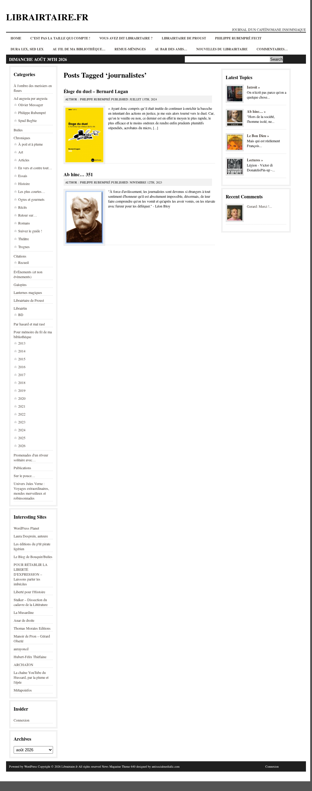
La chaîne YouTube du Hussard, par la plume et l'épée (31, 677)
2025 (21, 437)
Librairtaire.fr (47, 16)
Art (20, 152)
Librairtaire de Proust (184, 38)
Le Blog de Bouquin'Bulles (33, 556)
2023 (21, 421)
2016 (21, 366)
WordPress (30, 766)
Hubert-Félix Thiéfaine (30, 656)
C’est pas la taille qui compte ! (60, 38)
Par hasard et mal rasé (29, 323)
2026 (21, 445)
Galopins (20, 284)
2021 (21, 406)
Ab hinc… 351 (78, 174)
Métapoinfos (23, 690)
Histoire (24, 183)
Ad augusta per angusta (30, 98)
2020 (21, 398)
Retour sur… (27, 215)
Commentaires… (272, 49)
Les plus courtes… (31, 191)
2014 (21, 350)
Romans (24, 222)
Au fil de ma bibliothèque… (79, 49)
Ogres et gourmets (31, 199)
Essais (22, 175)
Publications (22, 467)
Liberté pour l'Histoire (29, 591)
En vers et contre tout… (35, 167)
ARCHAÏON (23, 664)
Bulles (18, 129)
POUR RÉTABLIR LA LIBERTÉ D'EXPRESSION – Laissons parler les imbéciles (31, 574)
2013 (21, 343)
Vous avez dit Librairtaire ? (126, 38)
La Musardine (24, 612)
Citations (20, 256)
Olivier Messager (30, 104)
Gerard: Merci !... (259, 206)
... (155, 127)
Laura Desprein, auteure (31, 536)
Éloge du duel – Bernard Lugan (96, 91)
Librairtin (20, 308)
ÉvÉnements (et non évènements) (28, 274)
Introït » (253, 87)
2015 (21, 358)
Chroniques (22, 137)
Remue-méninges (130, 49)
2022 (21, 414)
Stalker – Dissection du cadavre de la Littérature (31, 602)
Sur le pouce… (24, 475)
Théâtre (23, 238)
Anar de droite (24, 620)
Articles (23, 159)
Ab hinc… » (256, 111)
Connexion (21, 720)
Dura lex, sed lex (27, 49)
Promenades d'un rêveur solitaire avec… (31, 457)
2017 (21, 374)
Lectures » (255, 160)
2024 (21, 429)
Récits (22, 207)
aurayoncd (21, 648)
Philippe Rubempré (32, 112)
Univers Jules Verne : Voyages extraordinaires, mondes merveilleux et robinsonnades (31, 490)
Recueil (23, 262)
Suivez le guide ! (30, 230)
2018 (21, 382)
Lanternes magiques (28, 292)
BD (20, 314)
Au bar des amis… (171, 49)
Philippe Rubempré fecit (238, 38)
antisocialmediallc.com (166, 766)
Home (16, 38)
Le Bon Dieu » (258, 135)
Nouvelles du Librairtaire (221, 49)
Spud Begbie (27, 120)
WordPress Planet (26, 528)
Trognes (24, 246)
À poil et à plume (30, 144)
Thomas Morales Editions (32, 628)
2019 (21, 390)
